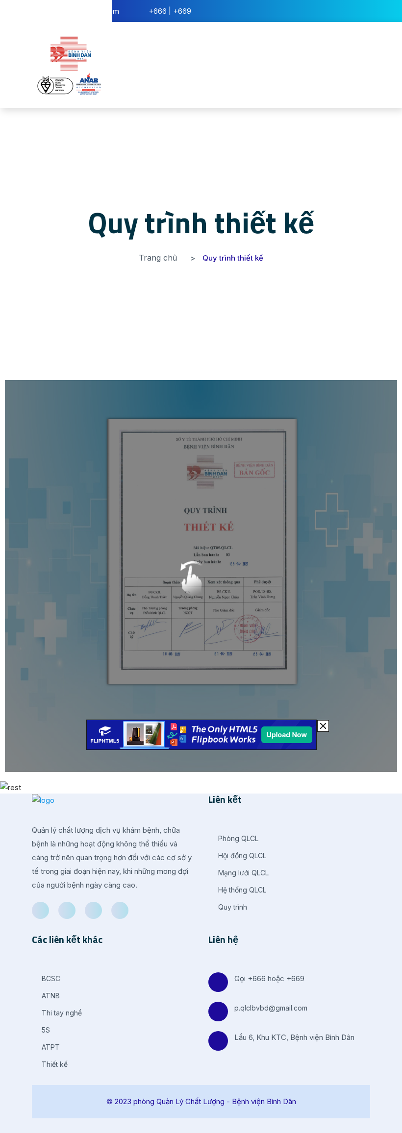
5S (45, 1030)
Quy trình (231, 907)
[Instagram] (119, 910)
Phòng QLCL (237, 838)
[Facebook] (40, 910)
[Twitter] (66, 910)
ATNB (50, 995)
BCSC (50, 978)
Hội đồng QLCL (241, 855)
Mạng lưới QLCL (242, 872)
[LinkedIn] (93, 910)
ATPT (50, 1047)
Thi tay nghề (61, 1013)
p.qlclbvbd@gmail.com (270, 1008)
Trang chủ (158, 258)
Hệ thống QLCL (241, 890)
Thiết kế (54, 1064)
